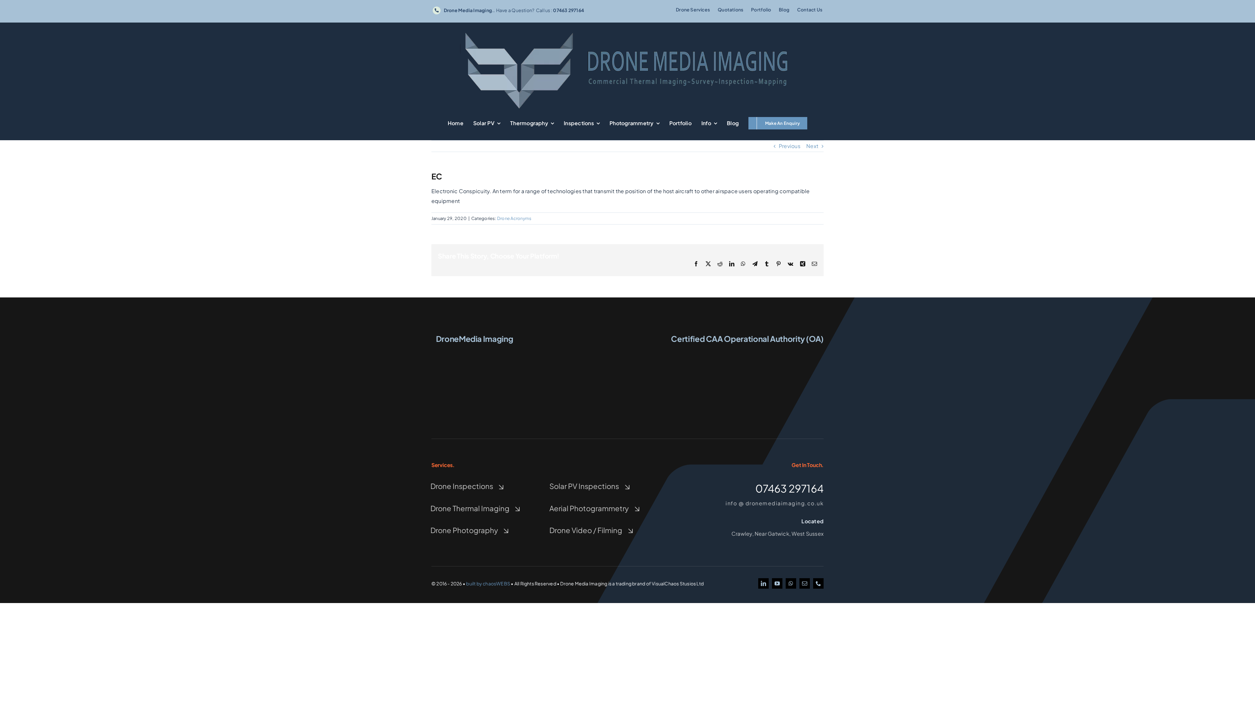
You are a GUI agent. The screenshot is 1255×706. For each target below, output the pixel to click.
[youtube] (777, 583)
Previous (789, 146)
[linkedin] (763, 583)
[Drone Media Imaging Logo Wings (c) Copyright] (474, 351)
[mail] (804, 583)
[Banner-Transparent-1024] (627, 31)
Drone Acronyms (514, 218)
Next (812, 146)
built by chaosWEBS (488, 583)
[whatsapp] (791, 583)
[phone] (818, 583)
